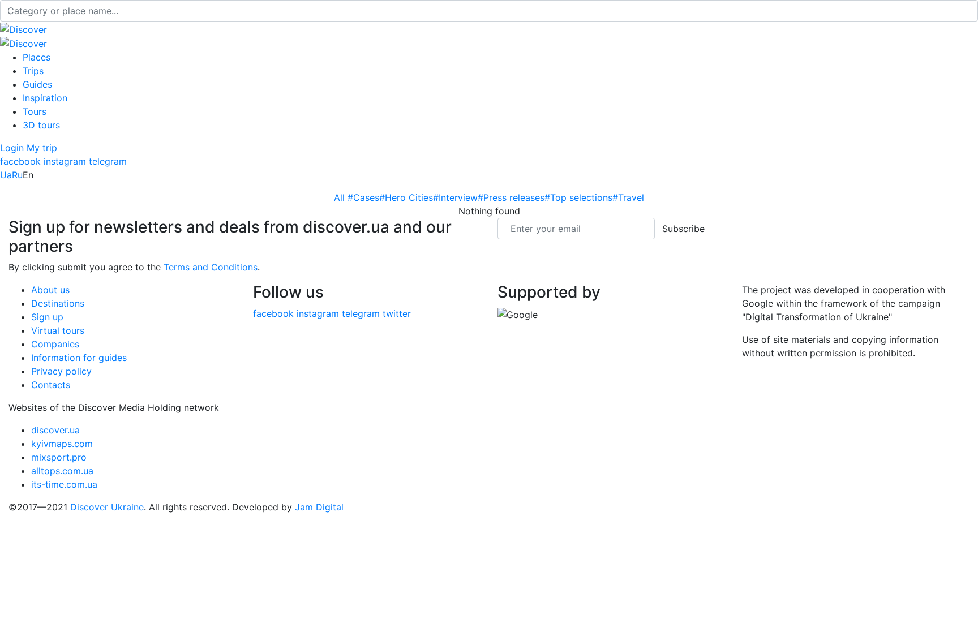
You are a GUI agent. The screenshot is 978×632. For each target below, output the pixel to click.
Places (36, 57)
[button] (13, 147)
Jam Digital (319, 507)
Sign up (47, 317)
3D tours (41, 125)
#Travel (628, 197)
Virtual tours (57, 330)
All (341, 197)
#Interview (455, 197)
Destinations (57, 303)
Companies (55, 344)
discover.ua (55, 430)
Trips (33, 70)
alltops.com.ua (62, 470)
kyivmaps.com (62, 443)
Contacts (50, 384)
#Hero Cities (406, 197)
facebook (20, 161)
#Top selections (578, 197)
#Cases (363, 197)
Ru (17, 174)
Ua (6, 174)
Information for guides (79, 357)
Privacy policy (61, 371)
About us (50, 289)
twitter (397, 313)
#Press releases (511, 197)
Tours (34, 111)
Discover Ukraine (107, 507)
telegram (108, 161)
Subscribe (683, 228)
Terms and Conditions (211, 267)
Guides (37, 84)
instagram (65, 161)
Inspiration (45, 98)
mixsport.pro (59, 457)
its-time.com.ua (64, 484)
